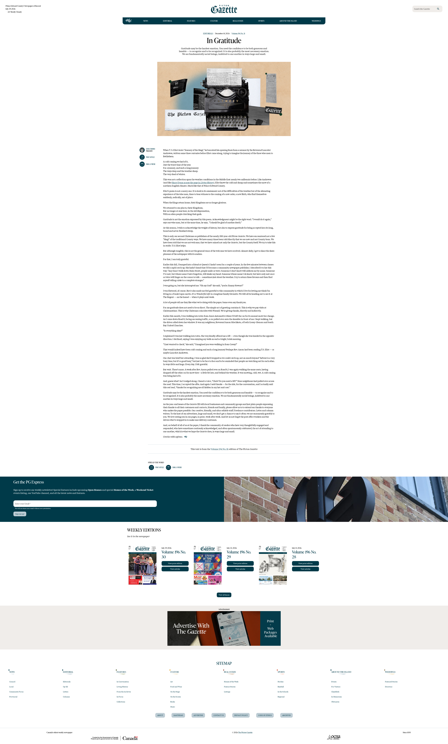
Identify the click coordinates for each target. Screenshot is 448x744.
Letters (65, 691)
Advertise (198, 715)
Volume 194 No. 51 (238, 33)
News (145, 21)
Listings (227, 691)
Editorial (167, 21)
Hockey (281, 681)
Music (172, 706)
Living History (122, 686)
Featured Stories (391, 681)
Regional (281, 696)
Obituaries (335, 701)
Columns (66, 696)
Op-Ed (65, 686)
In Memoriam (336, 696)
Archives (286, 715)
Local (11, 686)
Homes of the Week (231, 681)
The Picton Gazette (245, 732)
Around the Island (288, 21)
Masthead (178, 715)
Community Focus (16, 691)
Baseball (281, 686)
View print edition (175, 563)
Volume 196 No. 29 (239, 554)
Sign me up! (19, 514)
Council (12, 681)
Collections (121, 701)
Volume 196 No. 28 (304, 554)
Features (191, 21)
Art (171, 681)
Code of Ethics (265, 715)
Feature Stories (229, 686)
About (160, 715)
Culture (214, 21)
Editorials (208, 33)
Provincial (13, 696)
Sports (261, 21)
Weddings (316, 21)
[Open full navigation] (128, 20)
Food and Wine (176, 686)
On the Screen (175, 696)
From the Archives (124, 691)
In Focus (120, 696)
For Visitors (335, 686)
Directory (388, 686)
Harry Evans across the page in (193, 182)
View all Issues (224, 595)
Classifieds (335, 691)
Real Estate (238, 21)
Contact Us (219, 715)
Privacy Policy (241, 715)
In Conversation (123, 681)
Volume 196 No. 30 (174, 554)
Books (172, 701)
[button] (147, 157)
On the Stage (175, 691)
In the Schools (283, 691)
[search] (438, 8)
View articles (175, 569)
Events (333, 681)
